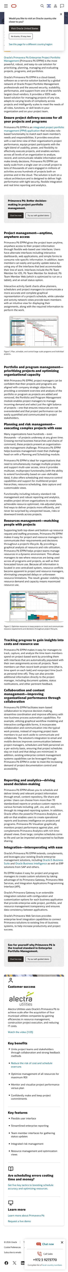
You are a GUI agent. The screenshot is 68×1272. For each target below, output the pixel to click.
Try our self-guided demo (38, 215)
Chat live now (15, 215)
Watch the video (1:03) (20, 1032)
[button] (6, 6)
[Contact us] (62, 6)
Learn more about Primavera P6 (26, 1215)
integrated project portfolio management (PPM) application (34, 129)
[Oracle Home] (14, 6)
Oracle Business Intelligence (31, 863)
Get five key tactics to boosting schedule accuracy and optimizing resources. (30, 1186)
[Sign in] (55, 6)
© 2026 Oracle (10, 1242)
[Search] (42, 6)
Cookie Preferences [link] (12, 1247)
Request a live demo (19, 1221)
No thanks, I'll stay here (21, 36)
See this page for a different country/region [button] (30, 44)
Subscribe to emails (12, 1252)
